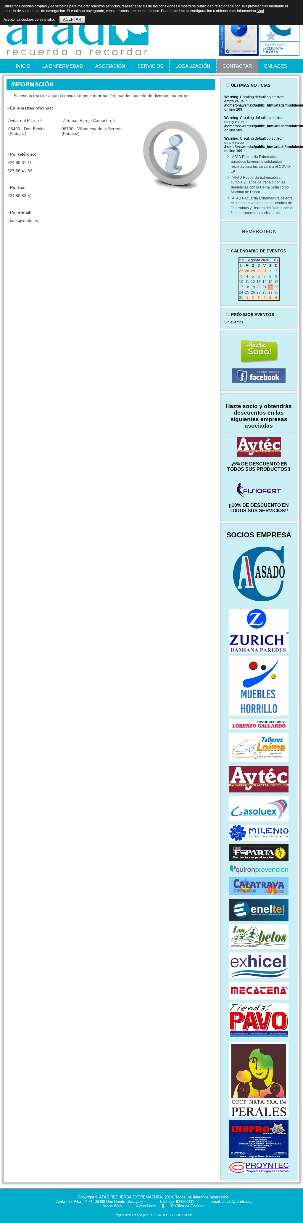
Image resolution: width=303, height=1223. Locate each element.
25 (247, 292)
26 (253, 292)
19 (253, 287)
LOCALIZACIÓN (192, 66)
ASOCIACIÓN (110, 66)
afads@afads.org (23, 220)
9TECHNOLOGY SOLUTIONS (171, 1215)
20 (259, 287)
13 (259, 282)
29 (270, 292)
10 (241, 282)
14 (264, 282)
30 (276, 292)
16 (276, 282)
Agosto (254, 260)
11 (247, 282)
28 (264, 292)
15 (270, 282)
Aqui (260, 11)
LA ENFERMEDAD (62, 66)
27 (259, 292)
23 (276, 287)
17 (241, 287)
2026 (265, 260)
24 (241, 292)
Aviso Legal (145, 1206)
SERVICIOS (150, 66)
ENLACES (275, 66)
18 (247, 287)
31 (241, 298)
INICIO (23, 66)
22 (270, 287)
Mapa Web (112, 1206)
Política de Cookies (187, 1206)
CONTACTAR (237, 66)
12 (253, 282)
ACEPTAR (72, 19)
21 (264, 287)
